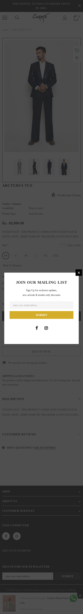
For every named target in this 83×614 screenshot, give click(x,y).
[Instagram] (46, 328)
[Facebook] (36, 328)
